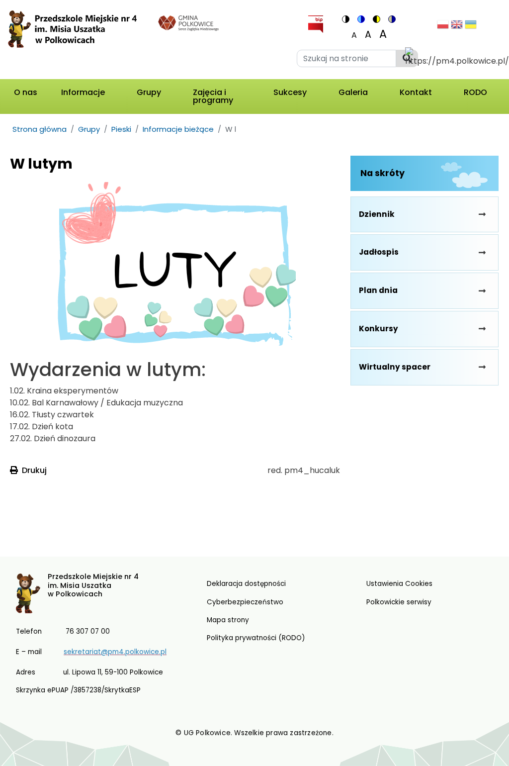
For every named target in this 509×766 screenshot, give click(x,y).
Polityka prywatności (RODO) (256, 638)
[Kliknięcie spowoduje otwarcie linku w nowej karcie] (189, 22)
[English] (457, 27)
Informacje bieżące (178, 129)
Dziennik (377, 214)
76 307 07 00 (88, 631)
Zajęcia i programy (213, 96)
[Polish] (443, 27)
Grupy (149, 92)
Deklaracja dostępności (246, 583)
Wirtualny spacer (394, 367)
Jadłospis (379, 252)
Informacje (83, 92)
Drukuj (34, 470)
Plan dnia (378, 290)
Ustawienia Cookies (399, 583)
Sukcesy (290, 92)
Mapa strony (228, 620)
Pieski (121, 129)
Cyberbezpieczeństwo (245, 602)
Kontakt (416, 92)
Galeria (353, 92)
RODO (475, 92)
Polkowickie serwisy (398, 602)
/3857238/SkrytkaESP (106, 690)
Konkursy (378, 328)
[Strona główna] (76, 41)
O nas (25, 92)
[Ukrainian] (471, 27)
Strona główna (39, 129)
